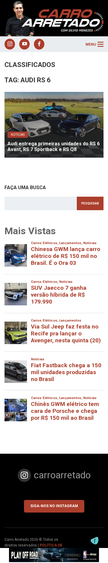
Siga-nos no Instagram (54, 506)
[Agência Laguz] (95, 540)
